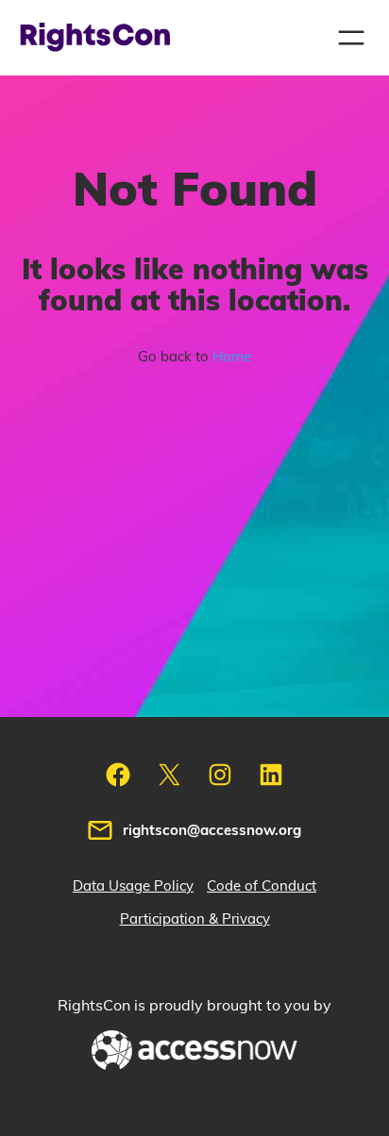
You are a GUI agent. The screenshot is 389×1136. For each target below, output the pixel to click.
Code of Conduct (261, 886)
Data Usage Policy (133, 886)
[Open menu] (351, 38)
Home (231, 357)
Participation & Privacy (195, 919)
